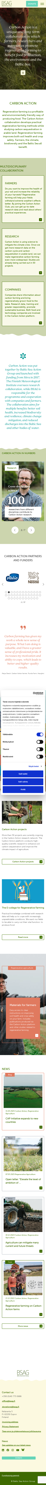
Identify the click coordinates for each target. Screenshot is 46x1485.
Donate (32, 3)
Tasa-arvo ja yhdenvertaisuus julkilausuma (21, 1431)
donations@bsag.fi (10, 1407)
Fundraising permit (10, 1475)
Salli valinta (23, 782)
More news (23, 1326)
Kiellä (23, 789)
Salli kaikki (23, 774)
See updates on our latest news (16, 1445)
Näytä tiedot (34, 766)
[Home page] (23, 1373)
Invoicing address (10, 1422)
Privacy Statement (10, 1426)
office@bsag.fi (8, 1401)
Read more (23, 937)
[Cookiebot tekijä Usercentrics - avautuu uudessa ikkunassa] (33, 693)
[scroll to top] (39, 1476)
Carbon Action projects (23, 861)
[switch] (40, 742)
